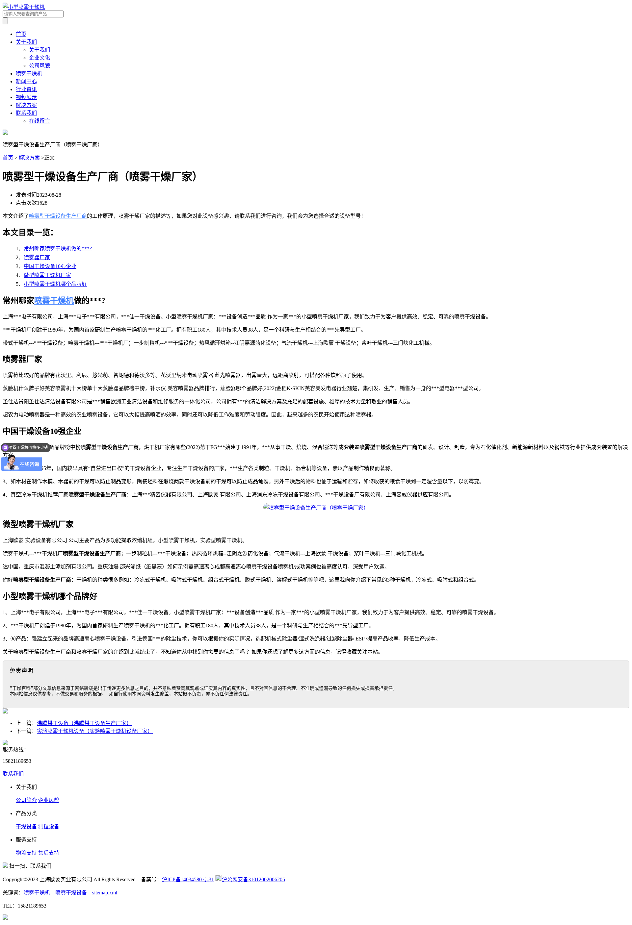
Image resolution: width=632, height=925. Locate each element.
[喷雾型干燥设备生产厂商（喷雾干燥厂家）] (316, 508)
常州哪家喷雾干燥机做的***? (58, 248)
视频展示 (26, 97)
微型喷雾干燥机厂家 (47, 275)
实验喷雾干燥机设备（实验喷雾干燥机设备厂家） (95, 731)
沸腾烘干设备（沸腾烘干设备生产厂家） (84, 723)
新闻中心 (26, 81)
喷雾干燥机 (29, 73)
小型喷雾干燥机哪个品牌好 (55, 284)
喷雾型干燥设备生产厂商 (58, 216)
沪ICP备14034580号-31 (188, 879)
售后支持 (48, 853)
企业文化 (39, 58)
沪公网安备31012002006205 (253, 879)
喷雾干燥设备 (71, 892)
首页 (21, 34)
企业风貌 (48, 800)
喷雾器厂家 (37, 257)
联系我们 (26, 113)
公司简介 (26, 800)
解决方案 (26, 105)
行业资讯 (26, 89)
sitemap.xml (104, 892)
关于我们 (26, 42)
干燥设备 (26, 826)
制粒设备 (48, 826)
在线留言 (39, 121)
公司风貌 (39, 65)
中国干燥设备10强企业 (50, 266)
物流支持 (26, 853)
